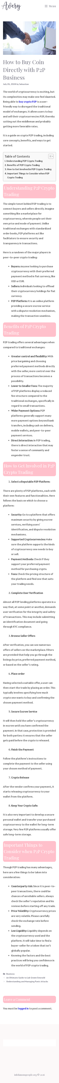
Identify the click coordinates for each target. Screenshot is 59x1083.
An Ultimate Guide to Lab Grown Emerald (25, 977)
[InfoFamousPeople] (11, 6)
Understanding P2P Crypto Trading (24, 161)
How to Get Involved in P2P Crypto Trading (29, 169)
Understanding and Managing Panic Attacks (27, 981)
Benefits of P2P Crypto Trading (23, 165)
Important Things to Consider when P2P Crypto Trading (28, 175)
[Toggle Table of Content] (49, 156)
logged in (23, 1008)
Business (10, 973)
